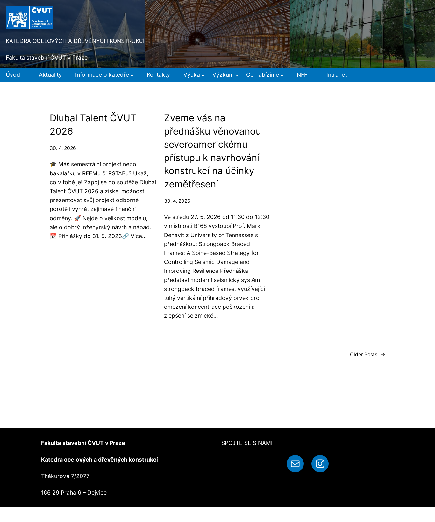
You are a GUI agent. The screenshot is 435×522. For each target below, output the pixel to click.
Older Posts (367, 354)
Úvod (13, 74)
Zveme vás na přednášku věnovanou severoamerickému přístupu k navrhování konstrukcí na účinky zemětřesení (212, 150)
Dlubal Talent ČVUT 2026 (93, 124)
